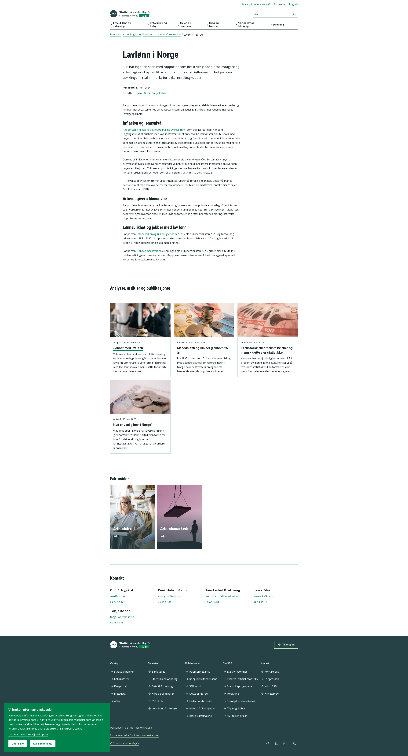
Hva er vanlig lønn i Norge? (133, 425)
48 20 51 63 (164, 602)
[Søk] (294, 14)
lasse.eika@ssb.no (264, 596)
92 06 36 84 (117, 602)
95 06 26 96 (117, 623)
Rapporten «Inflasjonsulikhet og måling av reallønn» (154, 129)
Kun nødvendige (42, 743)
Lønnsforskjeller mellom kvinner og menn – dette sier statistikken (267, 350)
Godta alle (18, 743)
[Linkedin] (276, 743)
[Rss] (294, 743)
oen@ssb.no (117, 596)
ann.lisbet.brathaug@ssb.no (222, 596)
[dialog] (57, 727)
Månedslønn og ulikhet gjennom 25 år (160, 234)
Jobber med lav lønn (150, 251)
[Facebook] (267, 743)
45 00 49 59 (212, 602)
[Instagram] (285, 743)
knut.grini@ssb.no (169, 596)
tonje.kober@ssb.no (122, 617)
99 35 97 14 (260, 602)
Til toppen (288, 644)
